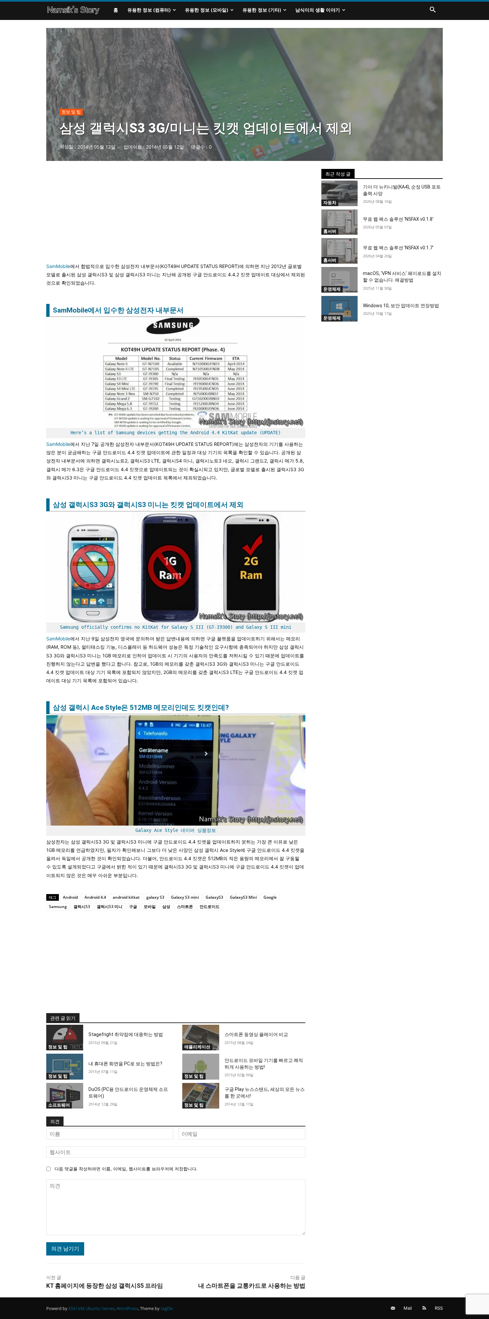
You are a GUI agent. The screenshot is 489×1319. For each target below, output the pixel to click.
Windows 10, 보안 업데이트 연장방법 (401, 305)
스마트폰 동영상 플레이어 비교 (256, 1034)
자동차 (329, 202)
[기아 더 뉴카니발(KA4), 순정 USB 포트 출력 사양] (339, 193)
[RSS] (424, 1308)
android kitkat (126, 897)
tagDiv (167, 1308)
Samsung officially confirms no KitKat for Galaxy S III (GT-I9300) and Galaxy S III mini (175, 627)
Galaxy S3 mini (185, 897)
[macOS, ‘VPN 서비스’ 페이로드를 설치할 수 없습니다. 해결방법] (339, 280)
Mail (408, 1308)
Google (270, 897)
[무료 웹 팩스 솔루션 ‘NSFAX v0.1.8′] (339, 222)
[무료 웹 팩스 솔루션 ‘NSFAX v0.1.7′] (339, 251)
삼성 (166, 906)
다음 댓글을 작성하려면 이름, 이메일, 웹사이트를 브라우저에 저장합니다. (126, 1168)
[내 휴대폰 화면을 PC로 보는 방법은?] (64, 1067)
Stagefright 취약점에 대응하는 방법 (125, 1034)
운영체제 (332, 289)
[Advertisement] (175, 215)
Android (70, 897)
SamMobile (58, 266)
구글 (133, 906)
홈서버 (329, 231)
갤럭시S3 (82, 906)
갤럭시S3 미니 (109, 906)
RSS (439, 1308)
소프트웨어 (59, 1105)
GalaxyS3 (214, 897)
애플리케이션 (197, 1047)
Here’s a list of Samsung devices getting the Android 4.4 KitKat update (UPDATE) (176, 432)
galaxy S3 (155, 897)
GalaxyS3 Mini (243, 897)
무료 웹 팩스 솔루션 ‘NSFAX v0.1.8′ (398, 219)
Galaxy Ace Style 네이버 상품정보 (175, 830)
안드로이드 (210, 906)
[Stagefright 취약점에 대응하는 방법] (64, 1038)
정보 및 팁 (71, 112)
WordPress (127, 1308)
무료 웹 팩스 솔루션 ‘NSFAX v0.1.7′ (398, 247)
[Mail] (393, 1308)
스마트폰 (185, 906)
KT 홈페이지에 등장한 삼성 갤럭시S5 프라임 (104, 1285)
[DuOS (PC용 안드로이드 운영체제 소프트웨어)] (64, 1096)
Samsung (58, 906)
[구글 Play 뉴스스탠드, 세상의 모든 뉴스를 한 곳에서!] (200, 1096)
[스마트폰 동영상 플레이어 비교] (200, 1038)
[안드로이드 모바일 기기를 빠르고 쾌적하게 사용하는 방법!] (200, 1067)
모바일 (150, 906)
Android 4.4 (95, 897)
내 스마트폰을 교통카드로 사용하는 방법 (251, 1285)
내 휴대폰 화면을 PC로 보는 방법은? (125, 1063)
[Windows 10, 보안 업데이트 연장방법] (339, 309)
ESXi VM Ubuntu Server (91, 1308)
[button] (433, 10)
